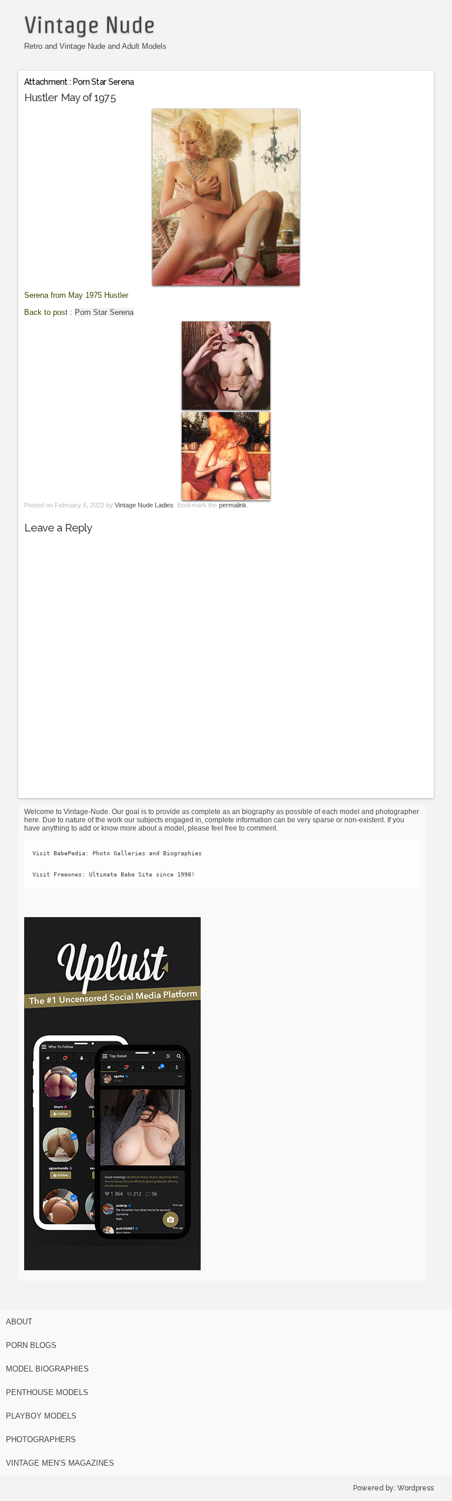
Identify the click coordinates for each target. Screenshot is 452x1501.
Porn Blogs (31, 1345)
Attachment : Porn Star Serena (79, 82)
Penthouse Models (47, 1392)
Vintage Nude (89, 25)
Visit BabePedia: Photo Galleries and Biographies (117, 853)
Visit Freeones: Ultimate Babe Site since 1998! (113, 874)
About (19, 1321)
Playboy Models (41, 1416)
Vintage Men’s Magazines (60, 1463)
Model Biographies (47, 1368)
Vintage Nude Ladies (144, 505)
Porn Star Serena (104, 312)
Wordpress (415, 1488)
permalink (233, 505)
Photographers (41, 1439)
